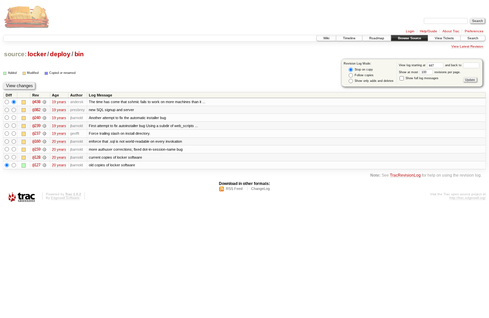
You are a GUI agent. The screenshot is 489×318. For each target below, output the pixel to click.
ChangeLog (260, 189)
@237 (36, 133)
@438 (36, 101)
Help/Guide (428, 31)
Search (472, 38)
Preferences (474, 31)
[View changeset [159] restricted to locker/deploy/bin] (44, 149)
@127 (36, 165)
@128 (36, 157)
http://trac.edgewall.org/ (467, 198)
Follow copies (364, 75)
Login (410, 31)
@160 (36, 141)
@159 (36, 149)
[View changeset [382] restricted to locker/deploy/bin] (44, 109)
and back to (453, 65)
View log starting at (412, 65)
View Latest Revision (467, 46)
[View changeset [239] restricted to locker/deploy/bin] (44, 125)
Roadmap (376, 38)
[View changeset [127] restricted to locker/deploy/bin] (44, 165)
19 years (59, 102)
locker (37, 54)
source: (15, 54)
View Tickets (444, 38)
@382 (36, 109)
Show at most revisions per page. (430, 72)
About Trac (450, 31)
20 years (59, 141)
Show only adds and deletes (374, 80)
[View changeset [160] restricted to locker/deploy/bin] (44, 141)
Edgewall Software (65, 198)
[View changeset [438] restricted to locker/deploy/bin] (44, 101)
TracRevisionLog (405, 175)
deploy (60, 54)
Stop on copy (363, 69)
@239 (36, 125)
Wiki (326, 38)
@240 (36, 117)
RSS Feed (234, 189)
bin (79, 54)
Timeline (349, 38)
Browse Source (409, 38)
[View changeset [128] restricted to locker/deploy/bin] (44, 157)
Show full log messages (421, 78)
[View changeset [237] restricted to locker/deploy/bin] (44, 133)
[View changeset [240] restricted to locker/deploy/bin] (44, 117)
